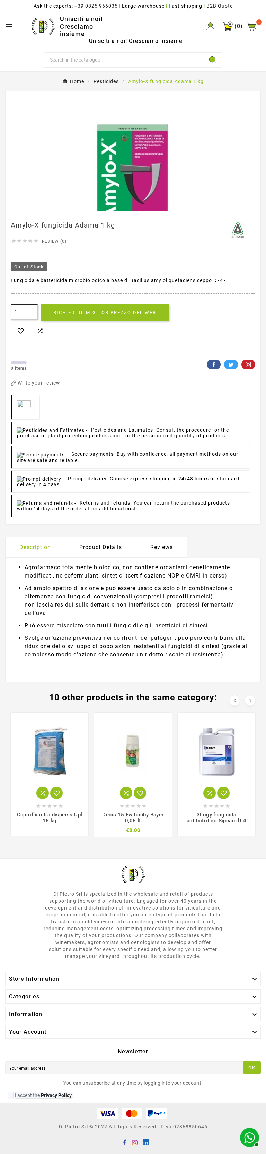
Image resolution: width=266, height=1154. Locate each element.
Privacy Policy (56, 1095)
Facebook (214, 364)
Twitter (231, 364)
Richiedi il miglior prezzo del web (104, 312)
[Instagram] (135, 1142)
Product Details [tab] (100, 547)
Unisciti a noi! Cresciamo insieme (81, 26)
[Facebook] (124, 1142)
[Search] (212, 60)
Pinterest (248, 364)
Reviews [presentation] (161, 547)
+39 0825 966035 (96, 6)
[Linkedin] (145, 1142)
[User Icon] (210, 26)
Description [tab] (35, 547)
